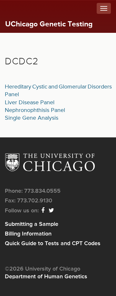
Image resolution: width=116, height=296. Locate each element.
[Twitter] (52, 211)
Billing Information (28, 234)
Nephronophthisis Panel (35, 110)
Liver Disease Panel (29, 103)
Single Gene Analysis (31, 118)
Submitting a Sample (31, 224)
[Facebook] (43, 211)
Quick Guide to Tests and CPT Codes (53, 243)
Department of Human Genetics (46, 277)
